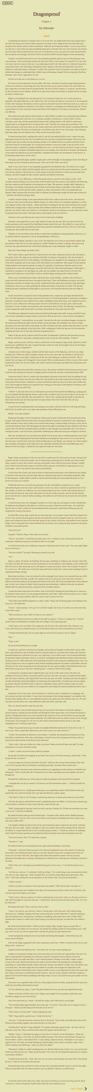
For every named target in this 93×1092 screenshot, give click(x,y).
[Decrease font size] (4, 3)
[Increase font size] (7, 3)
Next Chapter (77, 1088)
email (46, 36)
